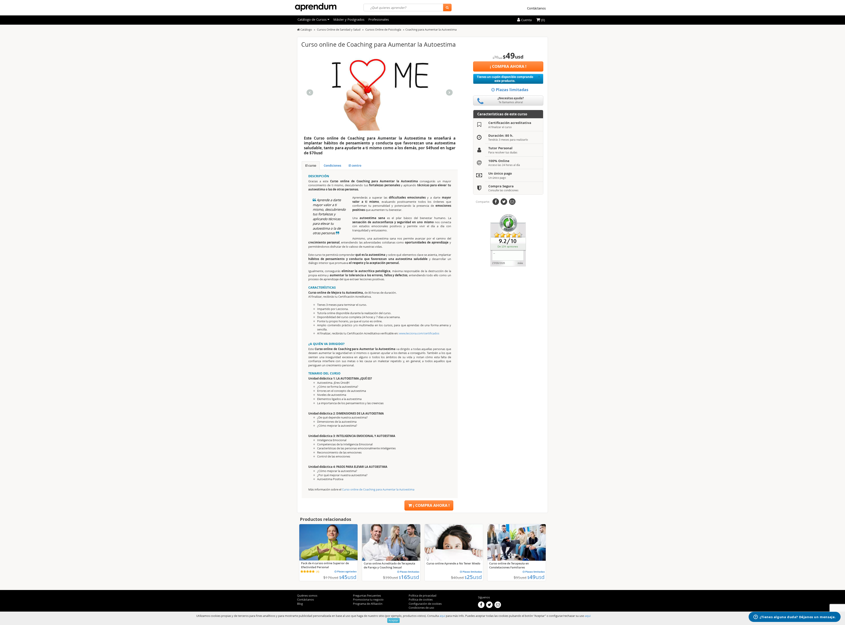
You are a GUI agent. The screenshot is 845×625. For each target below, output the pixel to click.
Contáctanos (536, 8)
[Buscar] (447, 7)
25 (473, 577)
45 (347, 577)
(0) (542, 20)
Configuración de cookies (425, 604)
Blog (300, 604)
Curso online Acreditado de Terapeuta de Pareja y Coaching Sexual (389, 565)
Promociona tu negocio (368, 599)
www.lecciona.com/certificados (418, 333)
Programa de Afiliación (367, 604)
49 (536, 577)
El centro (355, 166)
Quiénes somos (307, 595)
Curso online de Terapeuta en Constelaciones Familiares (509, 565)
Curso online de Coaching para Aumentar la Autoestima (378, 489)
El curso (310, 166)
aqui (442, 616)
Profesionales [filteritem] (378, 19)
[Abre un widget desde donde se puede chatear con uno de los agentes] (795, 617)
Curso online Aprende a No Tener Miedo (453, 563)
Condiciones (332, 166)
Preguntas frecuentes (367, 595)
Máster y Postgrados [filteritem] (348, 19)
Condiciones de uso (421, 608)
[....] (508, 240)
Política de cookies (421, 599)
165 (409, 577)
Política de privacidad (422, 595)
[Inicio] (298, 29)
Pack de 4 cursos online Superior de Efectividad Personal (325, 565)
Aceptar (393, 620)
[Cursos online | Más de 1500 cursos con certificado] (316, 7)
